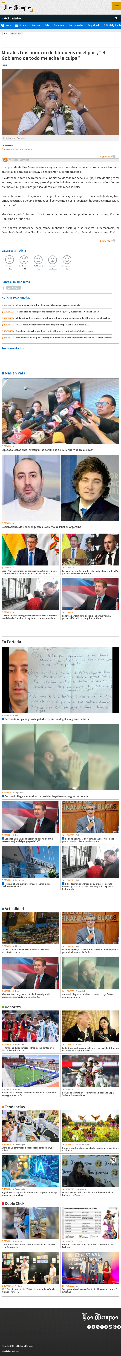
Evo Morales (13, 287)
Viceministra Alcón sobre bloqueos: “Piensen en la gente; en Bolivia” (48, 305)
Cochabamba (76, 25)
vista (4, 646)
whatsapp (98, 1327)
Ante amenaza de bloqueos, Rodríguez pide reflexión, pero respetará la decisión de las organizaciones (64, 337)
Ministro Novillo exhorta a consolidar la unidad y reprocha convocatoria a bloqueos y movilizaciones (63, 318)
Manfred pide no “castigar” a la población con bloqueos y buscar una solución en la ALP (57, 311)
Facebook (89, 1327)
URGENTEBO (8, 145)
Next (120, 25)
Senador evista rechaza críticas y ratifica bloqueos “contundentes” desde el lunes (54, 331)
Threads (115, 1327)
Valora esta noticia (14, 250)
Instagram (102, 1327)
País (47, 25)
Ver (6, 33)
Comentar (106, 156)
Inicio (9, 25)
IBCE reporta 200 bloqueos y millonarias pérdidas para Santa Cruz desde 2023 (52, 324)
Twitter (93, 1327)
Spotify (119, 1327)
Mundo (36, 25)
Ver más (5, 378)
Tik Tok (110, 1327)
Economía (59, 25)
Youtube (106, 1327)
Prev (1, 25)
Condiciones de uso (10, 1351)
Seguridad (93, 25)
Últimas (23, 25)
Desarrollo (16, 33)
